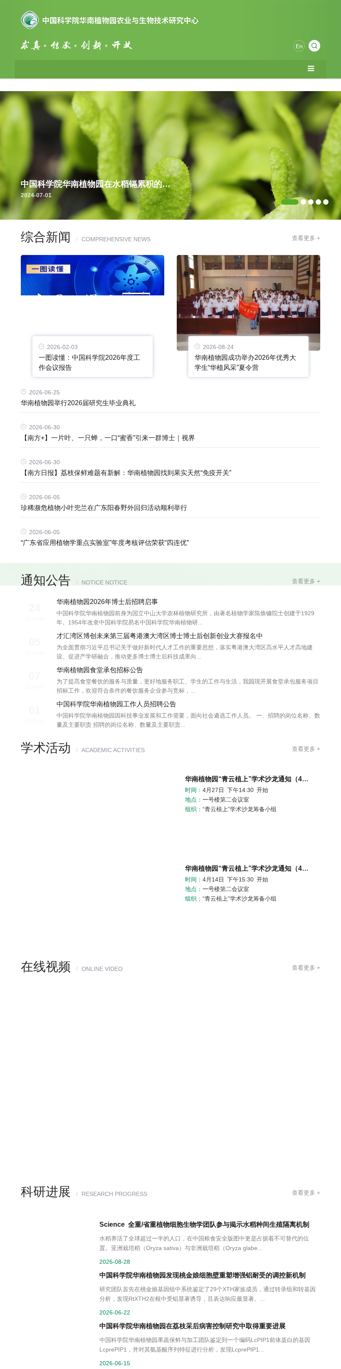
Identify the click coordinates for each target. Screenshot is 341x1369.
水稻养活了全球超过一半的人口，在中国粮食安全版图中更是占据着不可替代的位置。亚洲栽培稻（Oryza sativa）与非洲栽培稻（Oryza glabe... (204, 1243)
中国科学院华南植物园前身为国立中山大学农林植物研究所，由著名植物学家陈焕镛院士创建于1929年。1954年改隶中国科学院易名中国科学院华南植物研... (185, 618)
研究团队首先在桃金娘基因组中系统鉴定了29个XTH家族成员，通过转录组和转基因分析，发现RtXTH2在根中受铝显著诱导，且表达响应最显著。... (207, 1294)
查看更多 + (306, 238)
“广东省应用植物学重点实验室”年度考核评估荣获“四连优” (105, 542)
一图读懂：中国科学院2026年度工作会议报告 (89, 362)
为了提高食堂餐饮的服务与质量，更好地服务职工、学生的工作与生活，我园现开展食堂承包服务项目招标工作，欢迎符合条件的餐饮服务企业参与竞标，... (188, 686)
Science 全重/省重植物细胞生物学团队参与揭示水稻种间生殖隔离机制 (204, 1224)
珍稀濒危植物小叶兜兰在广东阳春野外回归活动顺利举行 (104, 507)
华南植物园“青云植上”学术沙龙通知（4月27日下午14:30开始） (58, 908)
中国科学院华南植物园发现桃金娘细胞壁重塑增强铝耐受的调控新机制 (202, 1275)
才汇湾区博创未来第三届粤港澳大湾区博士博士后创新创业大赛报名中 (160, 635)
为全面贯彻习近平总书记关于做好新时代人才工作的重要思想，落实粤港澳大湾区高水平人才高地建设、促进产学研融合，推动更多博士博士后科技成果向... (185, 652)
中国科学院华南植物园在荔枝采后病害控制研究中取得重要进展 (192, 1325)
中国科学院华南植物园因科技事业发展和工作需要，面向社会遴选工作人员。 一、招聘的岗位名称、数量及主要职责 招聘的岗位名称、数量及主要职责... (188, 720)
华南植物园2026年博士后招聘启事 (107, 601)
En (299, 46)
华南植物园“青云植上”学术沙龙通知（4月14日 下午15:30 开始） (248, 868)
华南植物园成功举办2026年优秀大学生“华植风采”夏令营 (245, 362)
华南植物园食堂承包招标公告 (100, 669)
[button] (290, 202)
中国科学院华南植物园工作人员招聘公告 (116, 704)
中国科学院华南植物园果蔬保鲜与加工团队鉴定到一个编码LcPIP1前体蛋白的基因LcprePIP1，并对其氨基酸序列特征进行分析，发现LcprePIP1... (204, 1345)
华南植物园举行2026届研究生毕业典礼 (78, 402)
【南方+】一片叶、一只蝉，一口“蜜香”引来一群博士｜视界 (108, 437)
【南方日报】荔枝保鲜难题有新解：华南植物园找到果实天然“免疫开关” (126, 472)
